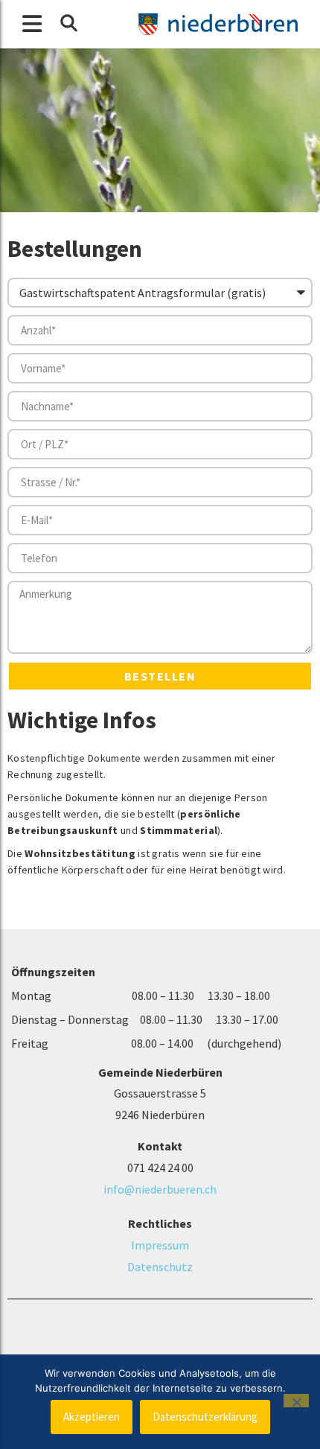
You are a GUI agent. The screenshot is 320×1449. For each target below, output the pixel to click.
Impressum (160, 1245)
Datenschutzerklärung (205, 1417)
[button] (68, 23)
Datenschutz (160, 1266)
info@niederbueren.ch (160, 1189)
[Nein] (296, 1400)
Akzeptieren (91, 1417)
